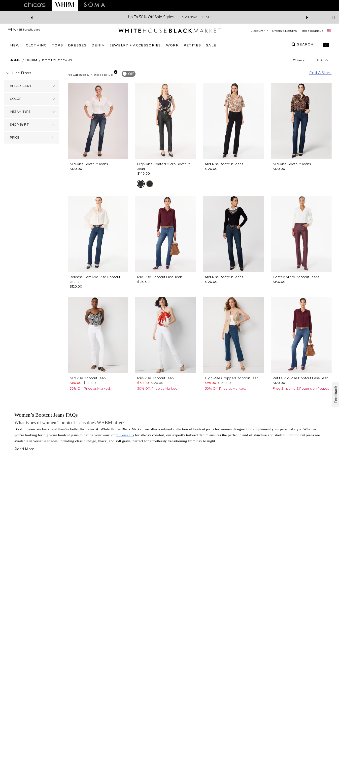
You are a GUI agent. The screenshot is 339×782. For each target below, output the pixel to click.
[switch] (129, 74)
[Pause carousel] (334, 18)
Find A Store (320, 73)
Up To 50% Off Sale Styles (151, 17)
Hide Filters (21, 73)
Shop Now (189, 17)
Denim (31, 60)
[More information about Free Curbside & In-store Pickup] (116, 72)
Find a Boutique (312, 31)
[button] (326, 44)
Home (15, 60)
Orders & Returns (284, 31)
